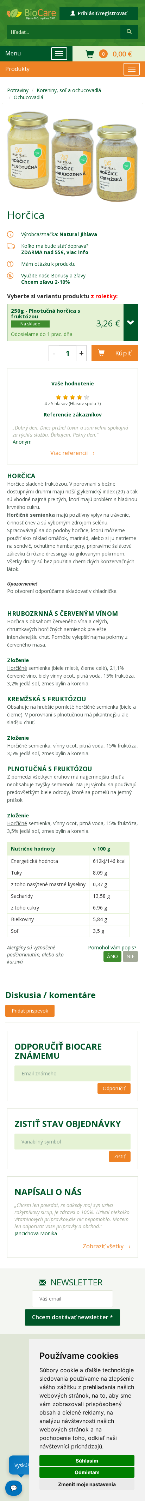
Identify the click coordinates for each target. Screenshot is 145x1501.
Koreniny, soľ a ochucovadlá (69, 90)
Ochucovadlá (28, 97)
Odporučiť (114, 1088)
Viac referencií (69, 453)
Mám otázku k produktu (48, 264)
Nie (130, 956)
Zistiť (119, 1156)
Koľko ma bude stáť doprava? (54, 245)
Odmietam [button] (87, 1472)
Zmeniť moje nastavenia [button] (87, 1484)
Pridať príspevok (30, 1010)
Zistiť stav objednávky (67, 1123)
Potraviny (18, 90)
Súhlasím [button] (87, 1461)
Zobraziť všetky (103, 1246)
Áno (112, 956)
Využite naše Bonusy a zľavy (53, 278)
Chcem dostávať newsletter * (72, 1317)
